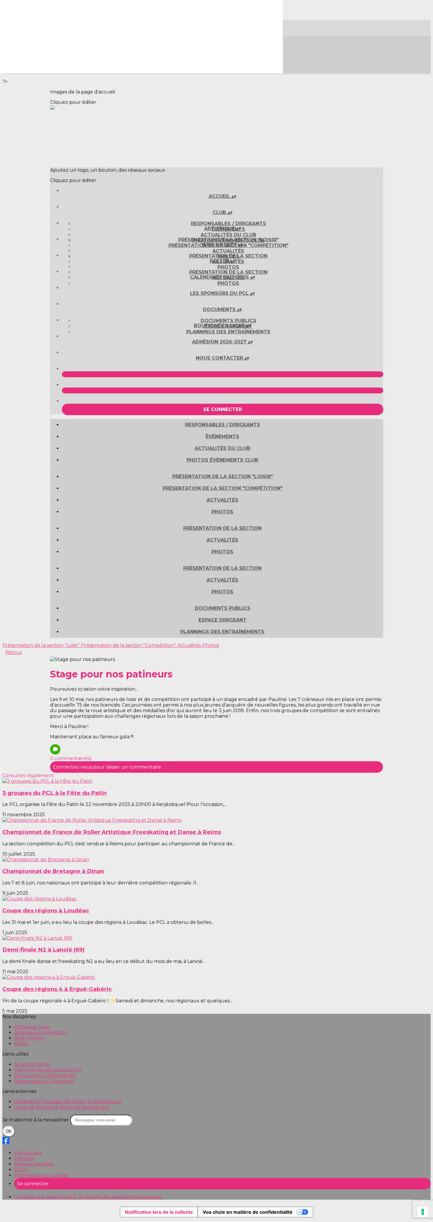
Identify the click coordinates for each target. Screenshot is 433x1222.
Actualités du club (228, 235)
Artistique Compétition (40, 1032)
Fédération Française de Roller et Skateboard (67, 1101)
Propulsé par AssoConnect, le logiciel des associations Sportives (88, 1197)
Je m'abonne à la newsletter (36, 1120)
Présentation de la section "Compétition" (222, 488)
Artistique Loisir (32, 1027)
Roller (21, 1043)
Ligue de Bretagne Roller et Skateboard (61, 1107)
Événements (222, 436)
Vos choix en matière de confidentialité (247, 1212)
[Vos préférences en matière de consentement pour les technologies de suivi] (422, 1211)
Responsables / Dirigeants (228, 223)
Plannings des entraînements (228, 332)
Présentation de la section (228, 256)
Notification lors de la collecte (159, 1212)
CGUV (21, 1169)
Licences (24, 1158)
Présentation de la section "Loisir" (228, 240)
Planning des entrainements (47, 1070)
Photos (228, 267)
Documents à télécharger (44, 1075)
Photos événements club (222, 460)
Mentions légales (34, 1164)
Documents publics (228, 320)
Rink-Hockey (29, 1038)
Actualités (228, 251)
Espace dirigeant (223, 620)
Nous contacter (32, 1064)
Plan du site (28, 1153)
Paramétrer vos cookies (41, 1175)
